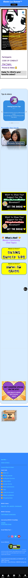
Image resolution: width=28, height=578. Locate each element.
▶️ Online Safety (6, 481)
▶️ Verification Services (8, 478)
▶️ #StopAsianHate (7, 498)
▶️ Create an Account (7, 492)
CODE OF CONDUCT (10, 60)
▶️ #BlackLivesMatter (7, 495)
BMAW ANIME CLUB (11, 36)
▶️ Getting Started (6, 475)
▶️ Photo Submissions (7, 487)
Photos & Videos (9, 67)
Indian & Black (5, 462)
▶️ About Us (4, 473)
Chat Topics (6, 64)
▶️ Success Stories (6, 484)
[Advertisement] (14, 172)
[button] (26, 112)
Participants (6, 57)
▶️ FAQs (3, 489)
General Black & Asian (7, 467)
